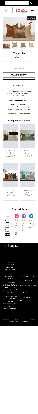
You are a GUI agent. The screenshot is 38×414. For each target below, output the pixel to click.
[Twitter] (29, 297)
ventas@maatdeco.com (28, 285)
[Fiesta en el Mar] (27, 175)
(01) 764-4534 (28, 280)
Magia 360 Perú (24, 321)
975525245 (27, 283)
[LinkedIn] (21, 300)
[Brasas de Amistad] (10, 175)
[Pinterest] (24, 297)
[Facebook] (21, 297)
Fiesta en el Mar (27, 191)
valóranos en (6, 234)
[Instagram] (27, 297)
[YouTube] (32, 297)
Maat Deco (7, 222)
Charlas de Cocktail (10, 151)
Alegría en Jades (27, 151)
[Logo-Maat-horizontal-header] (15, 7)
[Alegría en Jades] (27, 136)
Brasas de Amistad (10, 191)
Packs (23, 86)
